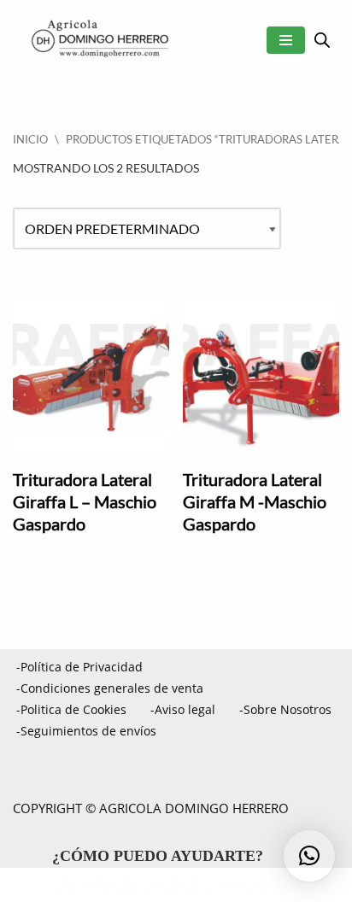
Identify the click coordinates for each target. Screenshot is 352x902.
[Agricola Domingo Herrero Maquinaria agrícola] (98, 39)
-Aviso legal (182, 709)
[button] (309, 856)
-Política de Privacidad (79, 667)
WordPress (266, 884)
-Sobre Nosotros (285, 709)
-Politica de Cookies (71, 709)
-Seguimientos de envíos (86, 731)
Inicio (30, 139)
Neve (64, 884)
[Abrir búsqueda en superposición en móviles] (322, 39)
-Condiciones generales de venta (109, 688)
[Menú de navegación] (286, 40)
